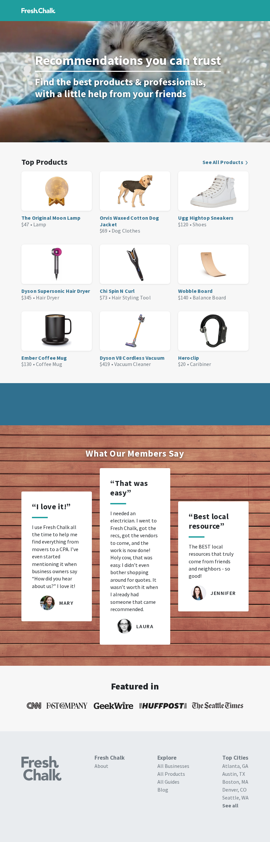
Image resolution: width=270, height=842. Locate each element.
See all (230, 805)
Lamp (39, 224)
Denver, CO (234, 789)
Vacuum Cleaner (132, 364)
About (101, 766)
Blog (162, 789)
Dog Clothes (126, 230)
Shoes (199, 224)
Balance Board (209, 297)
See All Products (222, 162)
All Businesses (173, 766)
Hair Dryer (47, 297)
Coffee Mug (49, 364)
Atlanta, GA (235, 766)
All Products (171, 774)
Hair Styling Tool (131, 297)
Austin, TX (233, 774)
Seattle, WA (235, 797)
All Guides (168, 781)
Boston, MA (235, 781)
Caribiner (200, 364)
